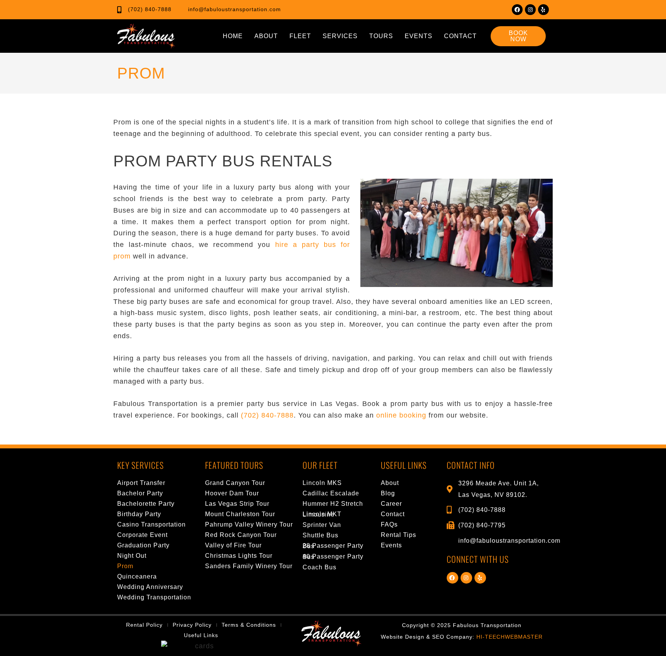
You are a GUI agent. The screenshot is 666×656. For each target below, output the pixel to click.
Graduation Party (143, 545)
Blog (388, 493)
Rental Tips (398, 535)
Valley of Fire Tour (233, 545)
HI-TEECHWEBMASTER (509, 637)
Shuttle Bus (320, 535)
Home (233, 36)
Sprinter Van (322, 525)
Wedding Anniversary (150, 587)
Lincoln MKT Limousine (322, 514)
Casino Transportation (151, 524)
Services (340, 36)
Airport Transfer (141, 483)
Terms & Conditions (249, 625)
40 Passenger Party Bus (333, 556)
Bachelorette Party (146, 503)
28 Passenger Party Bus (333, 545)
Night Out (131, 555)
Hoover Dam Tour (232, 493)
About (266, 36)
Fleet (300, 36)
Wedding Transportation (154, 597)
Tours (381, 36)
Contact (460, 36)
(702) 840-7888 (267, 415)
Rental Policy (144, 625)
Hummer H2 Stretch (333, 503)
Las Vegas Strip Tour (237, 503)
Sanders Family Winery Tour (249, 566)
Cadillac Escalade (331, 493)
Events (418, 36)
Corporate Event (142, 535)
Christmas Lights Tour (238, 555)
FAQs (389, 524)
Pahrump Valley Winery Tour (249, 524)
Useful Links (201, 635)
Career (391, 503)
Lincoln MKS (322, 483)
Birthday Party (139, 514)
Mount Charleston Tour (240, 514)
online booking (401, 415)
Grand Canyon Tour (235, 483)
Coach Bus (319, 567)
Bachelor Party (140, 493)
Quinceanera (137, 576)
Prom (125, 566)
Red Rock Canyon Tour (241, 535)
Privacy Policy (192, 625)
